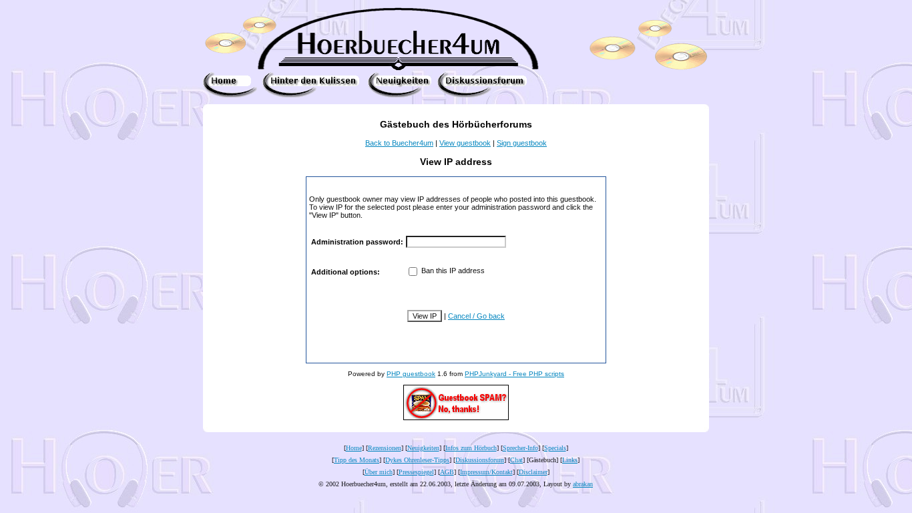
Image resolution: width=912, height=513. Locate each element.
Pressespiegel (416, 472)
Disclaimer (533, 472)
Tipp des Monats (356, 460)
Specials (555, 448)
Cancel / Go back (476, 316)
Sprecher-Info (520, 448)
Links (570, 460)
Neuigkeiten (423, 448)
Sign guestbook (522, 143)
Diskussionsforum (479, 460)
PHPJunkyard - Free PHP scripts (514, 373)
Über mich (379, 472)
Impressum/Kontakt (486, 472)
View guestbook (465, 143)
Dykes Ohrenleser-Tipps (417, 460)
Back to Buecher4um (399, 143)
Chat (516, 460)
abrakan (583, 484)
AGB (447, 472)
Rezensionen (384, 448)
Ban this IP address (452, 271)
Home (354, 448)
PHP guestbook (411, 373)
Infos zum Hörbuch (471, 448)
